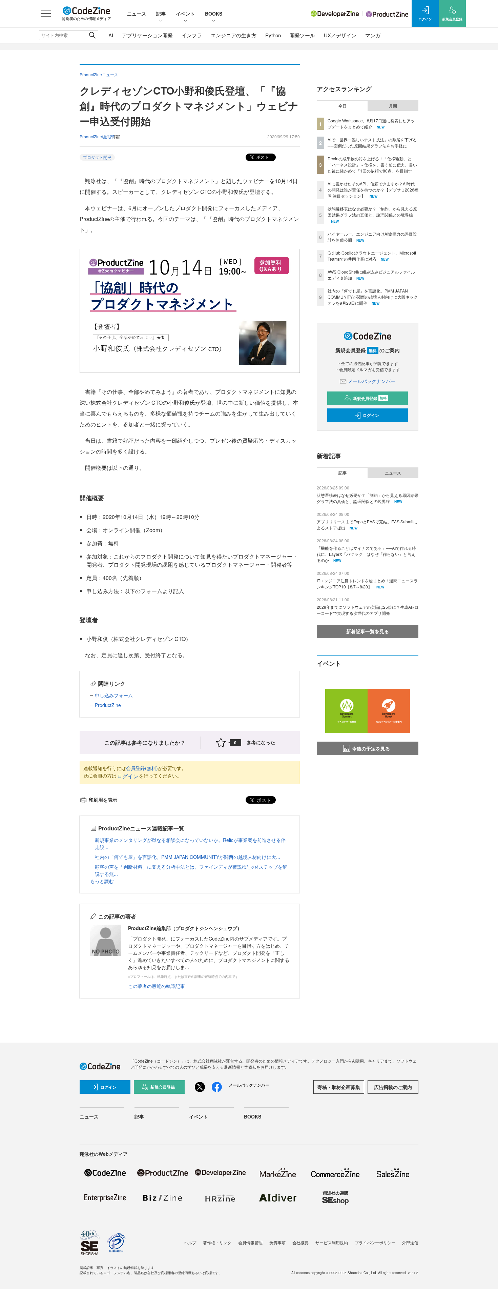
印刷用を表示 (103, 799)
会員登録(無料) (142, 768)
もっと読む (102, 881)
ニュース (136, 13)
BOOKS (213, 13)
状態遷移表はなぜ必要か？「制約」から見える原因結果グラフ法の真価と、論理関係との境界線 (372, 212)
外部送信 (410, 1242)
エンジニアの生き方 (233, 35)
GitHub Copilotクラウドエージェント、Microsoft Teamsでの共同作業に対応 (372, 256)
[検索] (92, 35)
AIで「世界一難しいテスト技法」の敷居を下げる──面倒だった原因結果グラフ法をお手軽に (372, 142)
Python (273, 35)
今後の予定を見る (371, 748)
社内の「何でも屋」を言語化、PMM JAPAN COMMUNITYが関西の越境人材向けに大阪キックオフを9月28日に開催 (373, 297)
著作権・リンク (217, 1242)
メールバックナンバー (371, 381)
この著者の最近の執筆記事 (156, 986)
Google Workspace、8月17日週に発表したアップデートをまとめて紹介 (371, 123)
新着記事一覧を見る (367, 631)
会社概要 (300, 1242)
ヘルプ (190, 1242)
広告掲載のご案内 (393, 1087)
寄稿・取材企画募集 (338, 1087)
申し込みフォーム (114, 695)
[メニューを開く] (45, 13)
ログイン (128, 776)
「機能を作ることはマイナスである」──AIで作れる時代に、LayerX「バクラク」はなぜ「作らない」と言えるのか (366, 554)
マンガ (372, 35)
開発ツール (302, 35)
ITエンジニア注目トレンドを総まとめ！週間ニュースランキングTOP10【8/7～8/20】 (367, 583)
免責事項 (277, 1242)
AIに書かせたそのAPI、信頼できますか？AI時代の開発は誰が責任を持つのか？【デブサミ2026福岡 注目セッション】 (373, 190)
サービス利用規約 (331, 1242)
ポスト (262, 157)
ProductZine (108, 705)
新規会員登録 (370, 398)
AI (110, 35)
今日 (342, 106)
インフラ (192, 35)
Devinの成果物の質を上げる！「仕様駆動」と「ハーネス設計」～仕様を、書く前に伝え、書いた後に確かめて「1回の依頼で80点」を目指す (372, 165)
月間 (393, 106)
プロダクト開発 (97, 157)
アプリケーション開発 (147, 35)
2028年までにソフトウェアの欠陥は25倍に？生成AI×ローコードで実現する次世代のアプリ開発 (367, 610)
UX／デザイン (340, 35)
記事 (161, 13)
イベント (185, 13)
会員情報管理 (250, 1242)
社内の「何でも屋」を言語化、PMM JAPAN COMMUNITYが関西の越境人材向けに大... (187, 856)
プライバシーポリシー (375, 1242)
